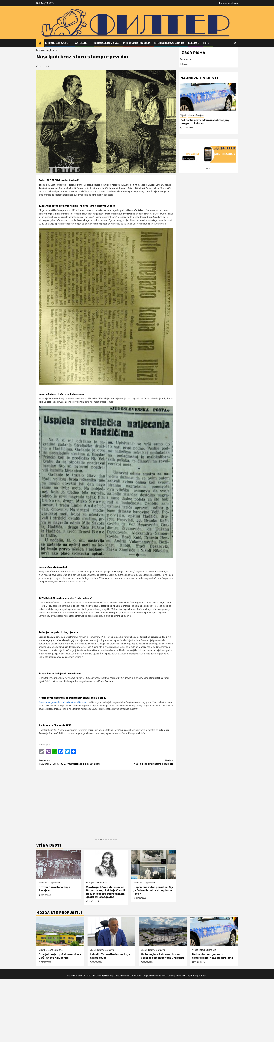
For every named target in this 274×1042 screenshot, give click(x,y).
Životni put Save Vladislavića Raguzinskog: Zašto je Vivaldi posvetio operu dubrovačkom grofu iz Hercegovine (105, 892)
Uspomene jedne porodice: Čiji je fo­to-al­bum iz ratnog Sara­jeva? (153, 890)
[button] (96, 840)
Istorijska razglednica (169, 43)
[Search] (235, 43)
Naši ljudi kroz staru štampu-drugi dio (153, 762)
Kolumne (193, 43)
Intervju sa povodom (136, 43)
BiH (192, 115)
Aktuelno (81, 43)
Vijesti (42, 950)
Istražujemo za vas (106, 43)
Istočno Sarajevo (56, 43)
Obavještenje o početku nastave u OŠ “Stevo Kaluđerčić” (60, 956)
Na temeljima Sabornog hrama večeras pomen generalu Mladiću (162, 956)
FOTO (206, 43)
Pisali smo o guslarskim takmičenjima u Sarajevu (63, 702)
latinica (234, 3)
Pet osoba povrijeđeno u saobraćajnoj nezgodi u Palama (212, 956)
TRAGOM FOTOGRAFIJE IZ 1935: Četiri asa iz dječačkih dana (70, 762)
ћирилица (224, 3)
